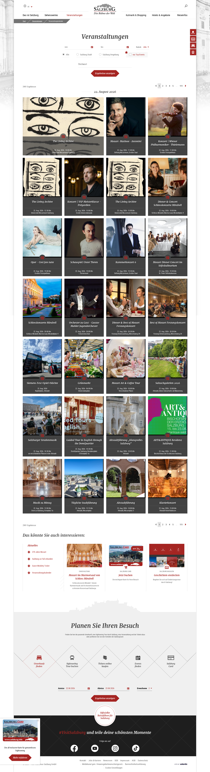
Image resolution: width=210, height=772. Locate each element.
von (66, 46)
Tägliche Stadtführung (84, 502)
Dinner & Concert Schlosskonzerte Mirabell (168, 203)
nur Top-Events (139, 54)
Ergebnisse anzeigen (105, 73)
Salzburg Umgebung (111, 54)
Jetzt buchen (125, 575)
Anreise (61, 688)
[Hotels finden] (193, 45)
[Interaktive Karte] (193, 32)
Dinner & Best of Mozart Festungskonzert (126, 324)
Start (24, 21)
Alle (67, 54)
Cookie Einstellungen (113, 767)
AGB (133, 760)
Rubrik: (139, 47)
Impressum (124, 760)
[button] (142, 47)
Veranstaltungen (37, 21)
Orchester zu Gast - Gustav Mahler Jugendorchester (84, 324)
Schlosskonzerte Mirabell (42, 322)
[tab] (39, 661)
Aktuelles (33, 545)
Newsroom (107, 760)
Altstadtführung (126, 502)
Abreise (101, 688)
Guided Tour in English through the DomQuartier (84, 441)
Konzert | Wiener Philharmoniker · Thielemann (168, 143)
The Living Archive (63, 141)
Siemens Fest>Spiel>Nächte (42, 383)
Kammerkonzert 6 (126, 262)
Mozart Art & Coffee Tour (126, 383)
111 (181, 85)
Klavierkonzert (167, 502)
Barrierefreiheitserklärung (135, 764)
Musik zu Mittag (42, 502)
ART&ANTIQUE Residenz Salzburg (167, 441)
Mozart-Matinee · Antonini (125, 141)
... (176, 85)
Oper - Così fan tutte (42, 262)
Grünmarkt (84, 383)
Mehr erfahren (20, 757)
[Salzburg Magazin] (193, 39)
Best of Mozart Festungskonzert (167, 322)
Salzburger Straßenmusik (42, 440)
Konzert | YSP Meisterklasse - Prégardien (84, 203)
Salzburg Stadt (86, 54)
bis (102, 46)
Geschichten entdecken (167, 575)
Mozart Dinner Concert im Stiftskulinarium (167, 264)
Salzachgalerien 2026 (167, 383)
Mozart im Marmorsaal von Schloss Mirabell (84, 577)
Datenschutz (143, 760)
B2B (116, 760)
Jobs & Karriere (94, 760)
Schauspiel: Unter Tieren (84, 262)
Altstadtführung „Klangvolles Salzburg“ (126, 441)
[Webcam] (193, 52)
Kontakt (83, 760)
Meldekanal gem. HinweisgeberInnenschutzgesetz (102, 764)
